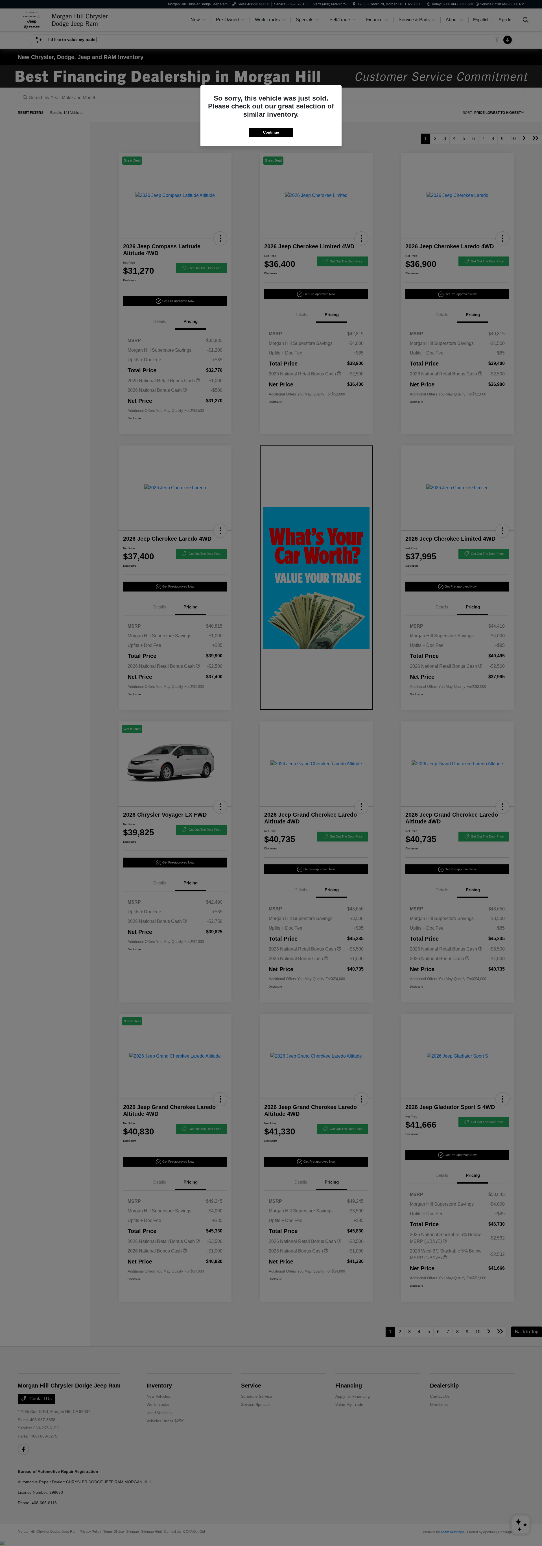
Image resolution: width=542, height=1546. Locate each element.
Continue (271, 132)
